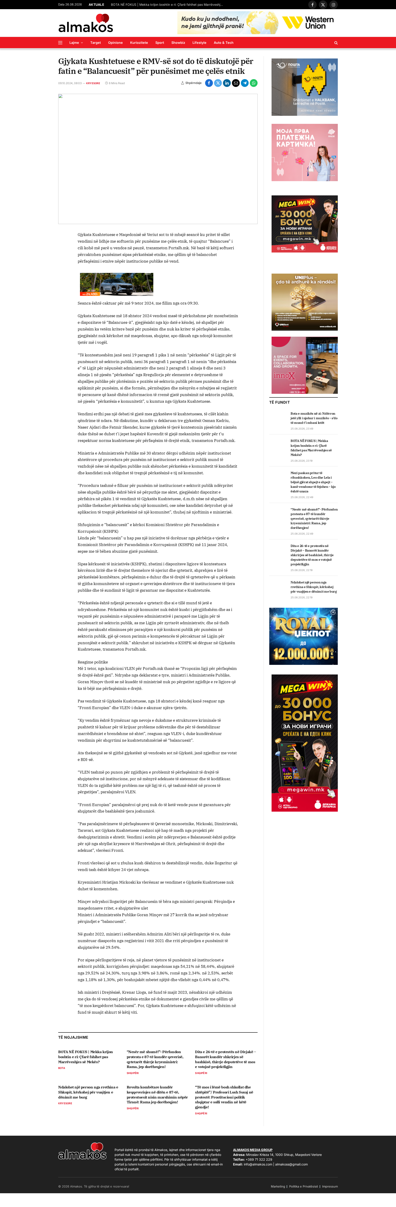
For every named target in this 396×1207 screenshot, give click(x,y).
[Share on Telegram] (245, 83)
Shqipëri (133, 1073)
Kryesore (93, 83)
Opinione (115, 42)
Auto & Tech (224, 42)
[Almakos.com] (85, 23)
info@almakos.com (258, 1164)
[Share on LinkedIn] (227, 83)
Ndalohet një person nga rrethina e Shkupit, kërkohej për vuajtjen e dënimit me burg (88, 1092)
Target (95, 42)
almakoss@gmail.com (291, 1164)
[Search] (335, 42)
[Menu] (60, 42)
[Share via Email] (236, 83)
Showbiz (178, 42)
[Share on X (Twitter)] (218, 83)
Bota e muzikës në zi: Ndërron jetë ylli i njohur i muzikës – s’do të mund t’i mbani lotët (314, 418)
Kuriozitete (139, 42)
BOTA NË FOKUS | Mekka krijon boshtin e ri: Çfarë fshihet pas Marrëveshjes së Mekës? (168, 4)
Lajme (74, 42)
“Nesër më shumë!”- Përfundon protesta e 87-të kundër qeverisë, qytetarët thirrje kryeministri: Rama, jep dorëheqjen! (155, 1059)
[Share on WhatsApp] (254, 83)
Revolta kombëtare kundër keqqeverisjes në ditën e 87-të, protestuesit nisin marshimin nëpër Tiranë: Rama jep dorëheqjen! (157, 1094)
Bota (61, 1068)
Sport (159, 42)
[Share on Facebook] (209, 83)
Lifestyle (199, 42)
